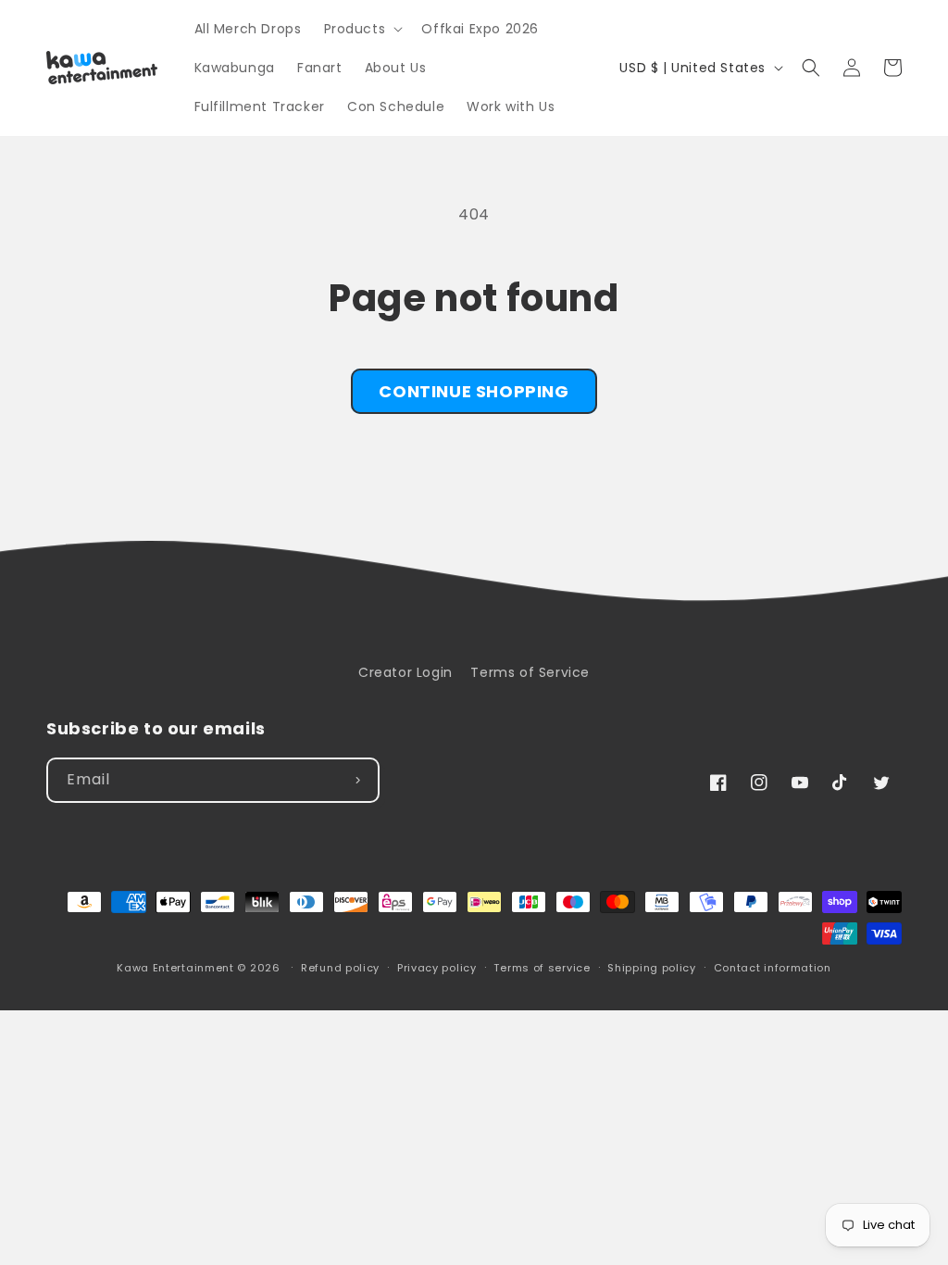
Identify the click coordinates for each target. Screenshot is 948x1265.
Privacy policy (437, 967)
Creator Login (405, 672)
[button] (362, 28)
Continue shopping (473, 391)
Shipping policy (651, 967)
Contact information (772, 967)
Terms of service (541, 967)
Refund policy (340, 967)
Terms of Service (530, 672)
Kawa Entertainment (177, 967)
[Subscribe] (357, 780)
